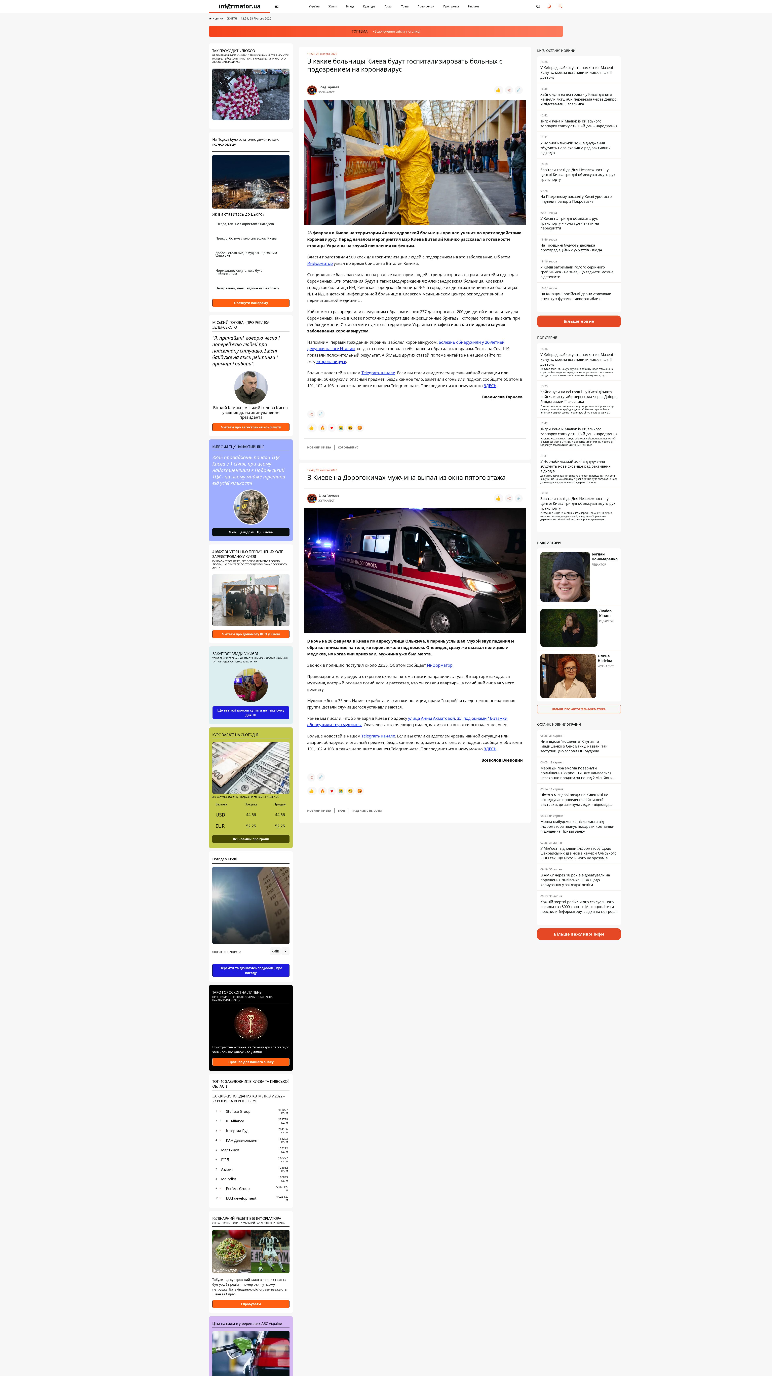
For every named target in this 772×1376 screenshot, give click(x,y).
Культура (369, 6)
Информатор (320, 263)
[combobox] (280, 951)
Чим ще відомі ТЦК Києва (251, 532)
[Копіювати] (519, 90)
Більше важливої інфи (579, 934)
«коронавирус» (331, 361)
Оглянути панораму (251, 303)
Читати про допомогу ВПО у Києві (251, 634)
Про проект (451, 6)
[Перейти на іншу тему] (549, 6)
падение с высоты (367, 810)
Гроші (388, 6)
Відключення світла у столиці (397, 31)
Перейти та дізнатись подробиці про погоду (251, 970)
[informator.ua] (239, 6)
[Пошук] (560, 6)
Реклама (473, 6)
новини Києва (319, 447)
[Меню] (276, 6)
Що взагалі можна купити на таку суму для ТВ (250, 712)
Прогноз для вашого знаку (251, 1062)
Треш (405, 6)
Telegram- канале (378, 372)
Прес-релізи (426, 6)
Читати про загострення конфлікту (251, 427)
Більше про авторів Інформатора (579, 709)
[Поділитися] (509, 90)
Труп (341, 810)
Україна (314, 6)
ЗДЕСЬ (490, 385)
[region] (251, 962)
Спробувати (251, 1304)
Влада (350, 6)
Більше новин (579, 321)
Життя (333, 6)
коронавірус (348, 447)
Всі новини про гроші (251, 839)
